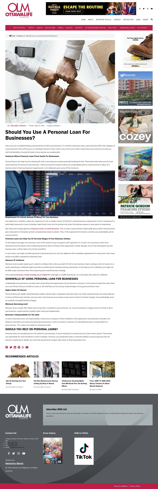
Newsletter (128, 20)
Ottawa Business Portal (95, 28)
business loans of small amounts (45, 229)
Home (83, 20)
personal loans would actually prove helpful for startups (34, 275)
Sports (31, 28)
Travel (60, 28)
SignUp (145, 20)
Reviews (78, 28)
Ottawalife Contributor (18, 125)
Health (39, 28)
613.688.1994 (12, 445)
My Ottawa (142, 28)
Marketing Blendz (14, 463)
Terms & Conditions (121, 486)
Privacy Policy (135, 486)
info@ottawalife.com (128, 413)
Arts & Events (19, 28)
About (90, 20)
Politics (69, 28)
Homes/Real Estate (127, 28)
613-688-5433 (13, 443)
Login (138, 20)
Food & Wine (50, 28)
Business (21, 36)
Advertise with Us (103, 20)
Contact (117, 20)
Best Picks (112, 28)
